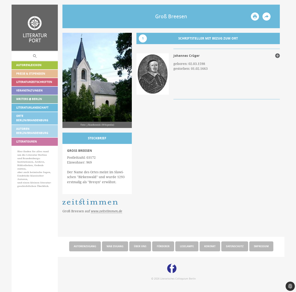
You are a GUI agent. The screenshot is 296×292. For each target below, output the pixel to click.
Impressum (261, 246)
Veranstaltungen (29, 90)
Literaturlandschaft (32, 108)
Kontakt (210, 246)
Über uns (140, 246)
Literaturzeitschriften (34, 82)
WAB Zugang (115, 246)
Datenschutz (235, 246)
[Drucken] (255, 16)
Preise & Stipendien (30, 74)
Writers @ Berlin (29, 99)
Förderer (163, 246)
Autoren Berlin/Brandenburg (32, 131)
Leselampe (187, 246)
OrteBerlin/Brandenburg (32, 118)
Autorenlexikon (28, 65)
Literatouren (26, 141)
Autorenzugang (85, 246)
